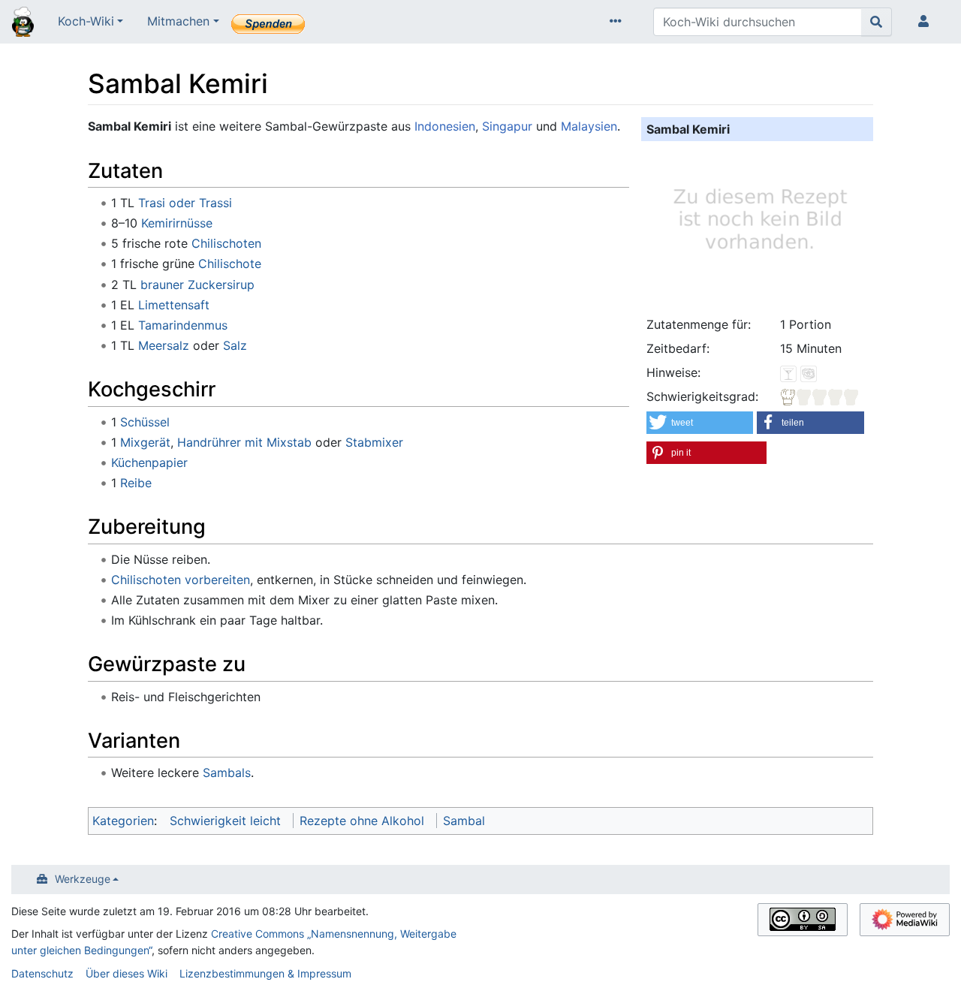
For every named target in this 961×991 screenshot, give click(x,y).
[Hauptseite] (23, 23)
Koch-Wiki (86, 21)
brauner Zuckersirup (197, 284)
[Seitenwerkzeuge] (618, 22)
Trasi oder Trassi (185, 202)
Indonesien (444, 126)
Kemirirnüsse (176, 222)
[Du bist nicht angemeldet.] (926, 22)
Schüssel (145, 421)
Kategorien (123, 820)
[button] (699, 422)
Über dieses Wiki (126, 973)
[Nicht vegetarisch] (808, 372)
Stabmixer (374, 442)
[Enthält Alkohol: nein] (788, 372)
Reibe (136, 482)
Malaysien (589, 126)
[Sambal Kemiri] (757, 225)
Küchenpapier (149, 462)
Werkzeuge (82, 878)
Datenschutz (42, 973)
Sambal (464, 820)
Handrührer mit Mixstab (244, 442)
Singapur (507, 126)
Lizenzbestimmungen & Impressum (265, 973)
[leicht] (820, 396)
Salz (235, 345)
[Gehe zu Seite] (876, 22)
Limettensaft (173, 304)
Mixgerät (145, 442)
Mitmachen (178, 21)
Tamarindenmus (182, 325)
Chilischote (229, 263)
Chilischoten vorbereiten (180, 579)
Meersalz (163, 345)
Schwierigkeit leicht (225, 820)
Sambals (227, 772)
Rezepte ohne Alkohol (362, 820)
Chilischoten (226, 243)
